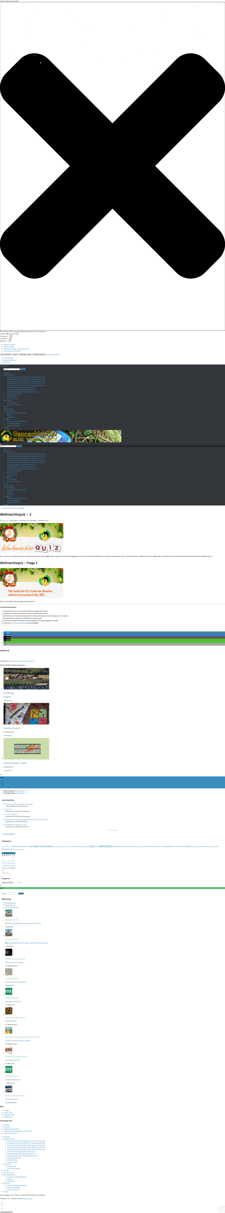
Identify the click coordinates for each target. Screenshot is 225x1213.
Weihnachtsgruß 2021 (11, 1099)
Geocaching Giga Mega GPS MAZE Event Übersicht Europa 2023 (26, 379)
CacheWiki (6, 1125)
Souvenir (216, 846)
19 (6, 865)
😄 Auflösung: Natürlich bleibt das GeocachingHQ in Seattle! (23, 923)
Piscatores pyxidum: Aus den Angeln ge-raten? (19, 804)
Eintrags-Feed (8, 1113)
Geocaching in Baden (126, 846)
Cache (63, 846)
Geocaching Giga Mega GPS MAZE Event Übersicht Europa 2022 (26, 381)
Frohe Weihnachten (11, 1021)
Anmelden (6, 1110)
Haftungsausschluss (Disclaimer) (16, 421)
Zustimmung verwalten (6, 1212)
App (28, 846)
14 (10, 863)
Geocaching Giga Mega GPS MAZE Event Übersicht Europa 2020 (26, 385)
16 (14, 863)
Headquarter (159, 846)
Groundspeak (152, 846)
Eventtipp (8, 1037)
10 (3, 863)
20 (8, 865)
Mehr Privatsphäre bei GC (12, 1060)
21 (10, 865)
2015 (3, 846)
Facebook (97, 846)
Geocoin (133, 846)
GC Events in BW (12, 398)
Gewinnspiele (11, 417)
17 (3, 865)
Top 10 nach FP (11, 402)
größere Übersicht (9, 834)
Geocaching (28, 661)
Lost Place (183, 846)
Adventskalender (22, 846)
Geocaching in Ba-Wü (10, 508)
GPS (147, 846)
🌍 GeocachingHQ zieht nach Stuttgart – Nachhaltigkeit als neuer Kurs (26, 943)
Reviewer (208, 846)
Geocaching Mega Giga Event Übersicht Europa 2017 (22, 392)
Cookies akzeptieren (6, 354)
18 (5, 865)
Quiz (33, 661)
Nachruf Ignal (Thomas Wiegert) (14, 962)
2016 (6, 846)
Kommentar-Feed (9, 1115)
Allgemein (8, 959)
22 (12, 865)
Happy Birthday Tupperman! (12, 728)
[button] (112, 166)
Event (92, 846)
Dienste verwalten (9, 347)
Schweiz (212, 846)
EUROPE (87, 846)
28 (10, 868)
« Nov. (4, 873)
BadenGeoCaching (57, 846)
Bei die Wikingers (9, 693)
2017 (8, 846)
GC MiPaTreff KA (12, 396)
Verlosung (16, 849)
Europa (83, 846)
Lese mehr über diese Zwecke (12, 351)
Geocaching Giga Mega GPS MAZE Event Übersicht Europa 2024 (26, 377)
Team (12, 849)
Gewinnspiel (20, 508)
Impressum (7, 362)
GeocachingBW (4, 366)
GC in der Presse (8, 408)
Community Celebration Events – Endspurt (17, 1040)
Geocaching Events (9, 375)
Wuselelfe (9, 735)
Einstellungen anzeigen (25, 354)
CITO (66, 846)
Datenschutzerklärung (10, 360)
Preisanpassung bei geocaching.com (16, 982)
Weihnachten (21, 849)
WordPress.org (8, 1117)
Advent (11, 661)
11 (5, 863)
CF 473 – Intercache (11, 814)
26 (6, 868)
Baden (31, 846)
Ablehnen (15, 354)
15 (12, 863)
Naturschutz (193, 846)
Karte (179, 846)
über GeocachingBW (9, 411)
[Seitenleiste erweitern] (0, 774)
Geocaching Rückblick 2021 (13, 1079)
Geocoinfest (139, 846)
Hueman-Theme (28, 1199)
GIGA (144, 846)
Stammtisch (6, 849)
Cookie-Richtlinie (8, 358)
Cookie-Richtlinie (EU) (13, 425)
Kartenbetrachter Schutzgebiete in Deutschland (18, 1131)
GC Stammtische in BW (14, 394)
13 (8, 863)
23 (14, 865)
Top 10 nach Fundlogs (13, 404)
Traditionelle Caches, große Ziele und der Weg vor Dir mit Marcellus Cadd (26, 819)
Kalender (169, 846)
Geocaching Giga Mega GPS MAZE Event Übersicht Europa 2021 (26, 383)
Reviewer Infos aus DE (10, 1133)
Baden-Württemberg (19, 661)
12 (6, 863)
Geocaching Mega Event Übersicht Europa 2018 (21, 389)
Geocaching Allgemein (11, 978)
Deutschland (73, 846)
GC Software (9, 1056)
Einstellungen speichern (39, 354)
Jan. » (8, 873)
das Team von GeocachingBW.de (16, 413)
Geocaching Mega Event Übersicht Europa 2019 (21, 387)
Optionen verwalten (9, 344)
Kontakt (6, 427)
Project (201, 846)
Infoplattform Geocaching (11, 1129)
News (197, 846)
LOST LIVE (8, 809)
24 (3, 868)
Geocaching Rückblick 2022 (13, 1001)
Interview (164, 846)
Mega (188, 846)
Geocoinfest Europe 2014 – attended (15, 763)
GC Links (6, 406)
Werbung (9, 415)
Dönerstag (79, 846)
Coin (68, 846)
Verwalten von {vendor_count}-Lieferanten (16, 349)
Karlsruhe (174, 846)
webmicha (5, 521)
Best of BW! (7, 400)
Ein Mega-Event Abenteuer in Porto (16, 824)
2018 (10, 846)
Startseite (7, 373)
